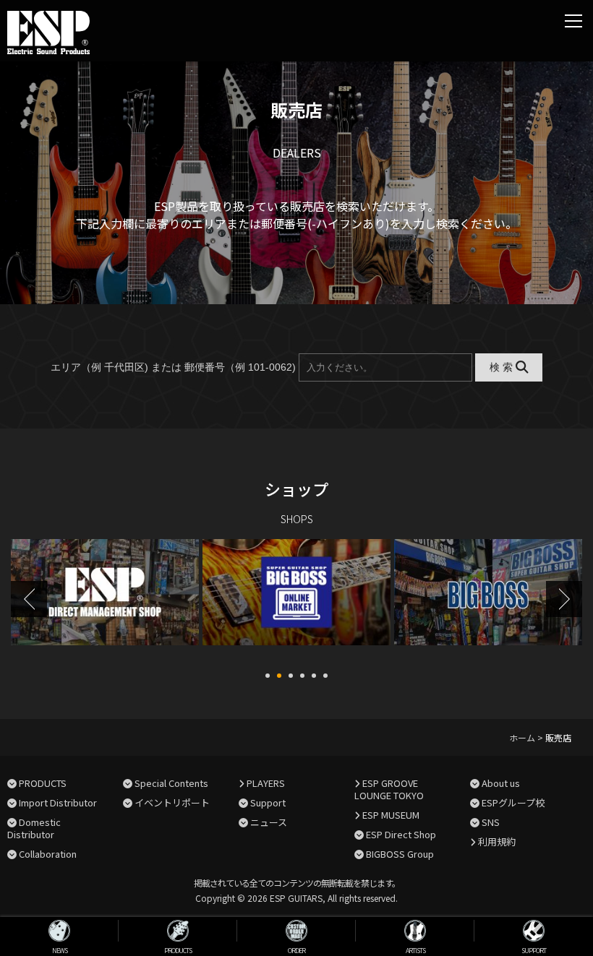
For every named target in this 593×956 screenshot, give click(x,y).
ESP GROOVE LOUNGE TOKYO (389, 789)
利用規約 (497, 841)
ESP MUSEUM (390, 815)
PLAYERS (266, 783)
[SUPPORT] (533, 931)
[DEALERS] (488, 601)
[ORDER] (296, 931)
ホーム (522, 737)
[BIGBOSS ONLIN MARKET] (105, 601)
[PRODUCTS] (178, 931)
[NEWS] (59, 931)
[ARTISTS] (415, 931)
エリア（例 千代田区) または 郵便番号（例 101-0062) (173, 367)
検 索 (503, 367)
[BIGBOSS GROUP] (296, 601)
